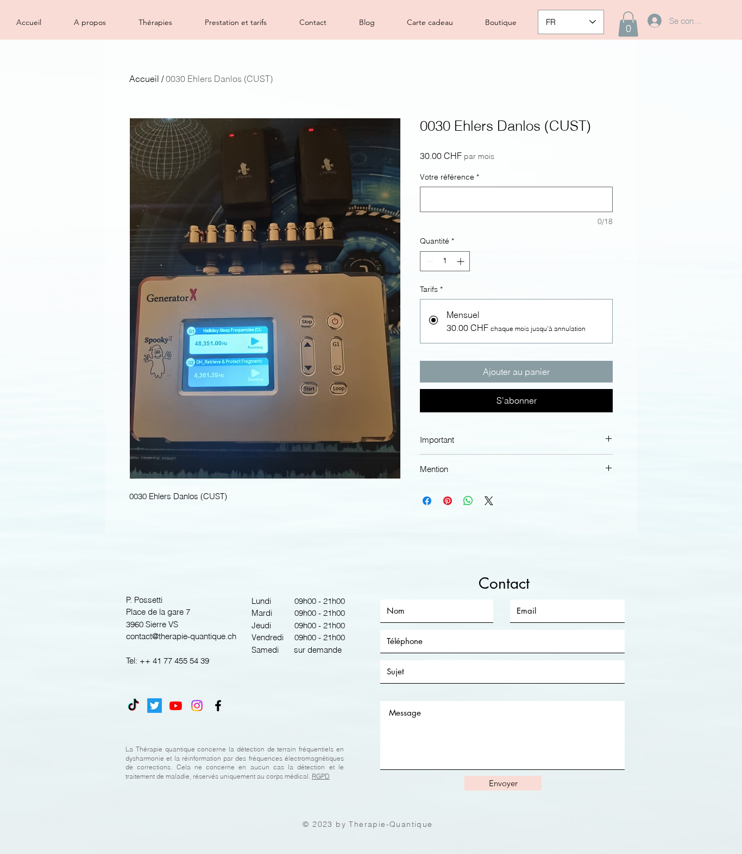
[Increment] (461, 261)
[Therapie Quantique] (133, 705)
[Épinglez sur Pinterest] (447, 500)
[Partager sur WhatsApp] (468, 500)
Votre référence (449, 177)
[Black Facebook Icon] (218, 705)
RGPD (321, 776)
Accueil (144, 78)
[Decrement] (428, 261)
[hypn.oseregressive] (197, 705)
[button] (628, 24)
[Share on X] (488, 500)
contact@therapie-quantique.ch (181, 636)
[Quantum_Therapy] (154, 705)
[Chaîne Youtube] (175, 705)
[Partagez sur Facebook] (426, 500)
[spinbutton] (445, 261)
